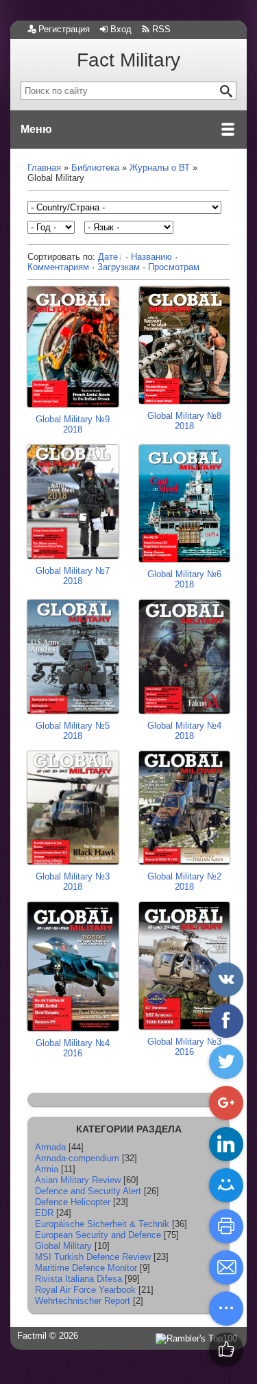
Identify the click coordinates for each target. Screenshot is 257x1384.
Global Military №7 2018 (73, 576)
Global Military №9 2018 (73, 424)
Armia (46, 1169)
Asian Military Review (78, 1180)
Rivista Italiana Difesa (78, 1279)
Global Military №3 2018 (73, 881)
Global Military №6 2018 (184, 579)
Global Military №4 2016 (73, 1048)
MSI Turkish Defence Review (93, 1257)
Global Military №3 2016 (184, 1046)
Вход (121, 29)
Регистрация (64, 29)
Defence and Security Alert (88, 1191)
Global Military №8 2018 (184, 421)
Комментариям (58, 267)
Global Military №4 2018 (184, 730)
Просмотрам (173, 267)
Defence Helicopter (72, 1202)
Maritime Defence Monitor (86, 1268)
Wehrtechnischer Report (82, 1301)
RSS (161, 29)
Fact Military (128, 60)
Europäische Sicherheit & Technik (102, 1224)
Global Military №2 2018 (184, 881)
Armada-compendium (77, 1158)
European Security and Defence (98, 1235)
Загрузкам (118, 267)
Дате (108, 257)
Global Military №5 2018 (73, 730)
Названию (151, 257)
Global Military (63, 1246)
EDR (44, 1213)
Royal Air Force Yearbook (85, 1290)
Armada (50, 1147)
